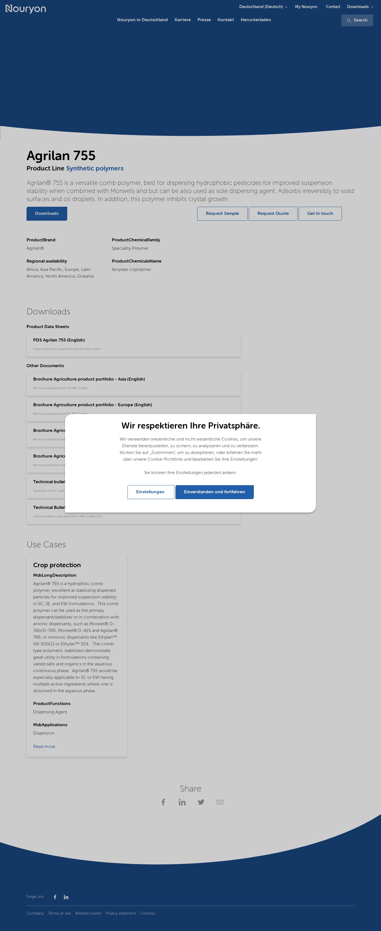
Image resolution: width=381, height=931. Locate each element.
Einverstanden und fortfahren (214, 492)
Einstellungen (151, 492)
